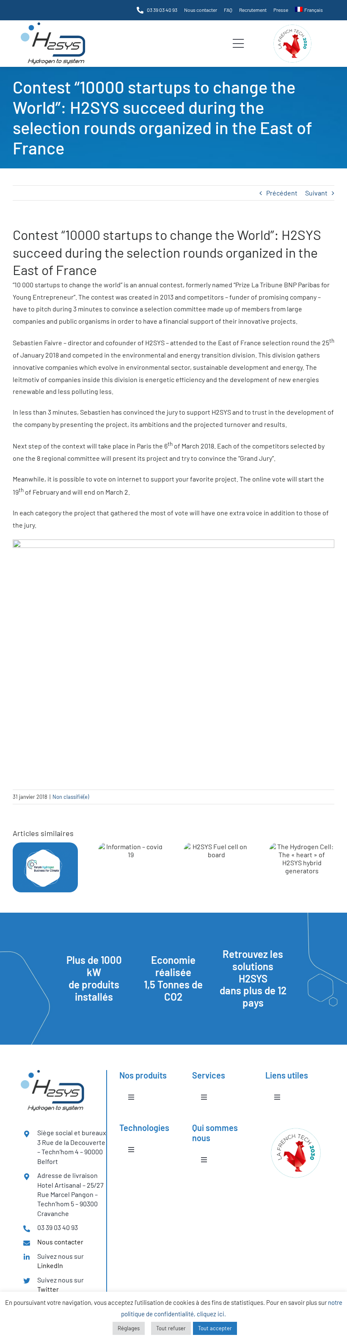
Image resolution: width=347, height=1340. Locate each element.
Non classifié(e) (70, 796)
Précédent (281, 193)
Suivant (316, 193)
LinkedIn (50, 1265)
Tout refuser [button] (171, 1328)
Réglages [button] (129, 1328)
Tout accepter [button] (215, 1328)
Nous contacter (60, 1242)
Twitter (48, 1289)
